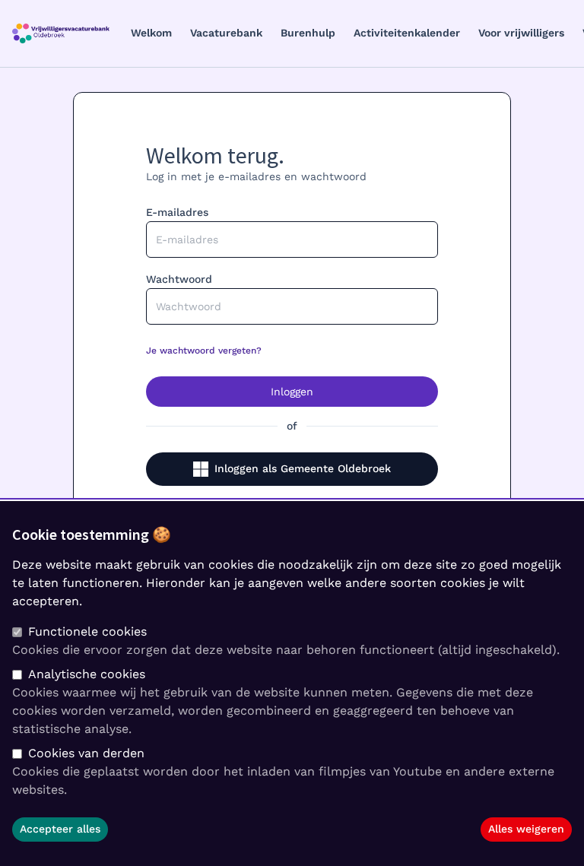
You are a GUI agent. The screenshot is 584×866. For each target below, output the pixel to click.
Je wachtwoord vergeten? (204, 350)
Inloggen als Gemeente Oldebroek (302, 468)
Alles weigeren (526, 829)
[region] (292, 683)
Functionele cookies (87, 631)
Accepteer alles (60, 829)
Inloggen (292, 391)
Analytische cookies (86, 674)
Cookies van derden (86, 753)
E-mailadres (177, 212)
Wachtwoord (179, 279)
